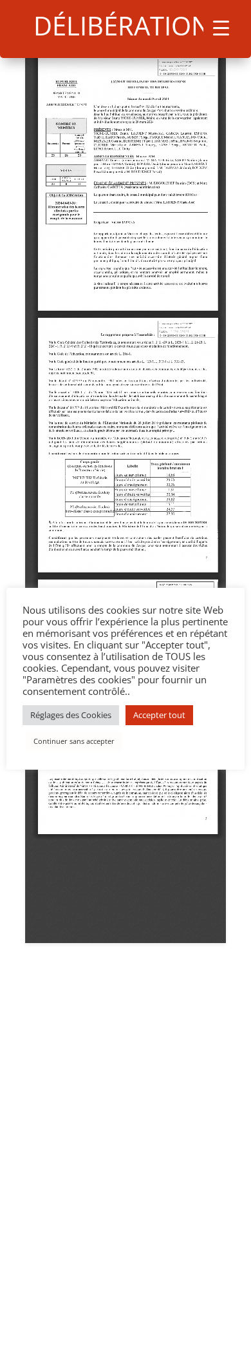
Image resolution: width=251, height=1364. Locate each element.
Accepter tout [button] (159, 715)
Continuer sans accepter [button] (74, 741)
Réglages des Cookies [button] (70, 715)
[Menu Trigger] (221, 27)
